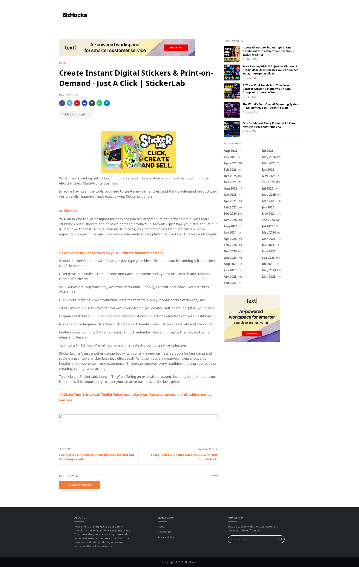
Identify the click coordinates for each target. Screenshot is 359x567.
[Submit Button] (280, 539)
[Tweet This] (70, 103)
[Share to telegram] (107, 103)
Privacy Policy (166, 537)
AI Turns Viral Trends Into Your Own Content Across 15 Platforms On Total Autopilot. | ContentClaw (267, 88)
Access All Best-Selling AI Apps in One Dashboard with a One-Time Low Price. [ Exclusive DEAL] (268, 51)
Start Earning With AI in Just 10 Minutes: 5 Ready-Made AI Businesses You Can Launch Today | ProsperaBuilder (270, 70)
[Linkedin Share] (85, 103)
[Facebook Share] (62, 103)
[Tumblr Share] (92, 103)
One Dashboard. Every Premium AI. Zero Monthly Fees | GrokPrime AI (269, 124)
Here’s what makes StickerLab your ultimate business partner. (111, 253)
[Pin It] (77, 103)
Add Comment (81, 485)
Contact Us (164, 532)
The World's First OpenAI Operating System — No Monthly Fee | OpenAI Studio (271, 105)
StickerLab (68, 210)
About (161, 526)
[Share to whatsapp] (99, 103)
